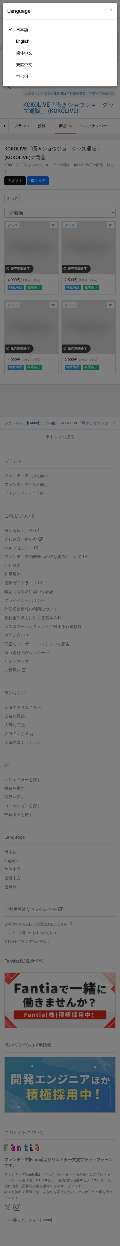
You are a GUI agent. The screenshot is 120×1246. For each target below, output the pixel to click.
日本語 (22, 29)
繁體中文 (24, 64)
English (22, 41)
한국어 (22, 76)
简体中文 (24, 53)
